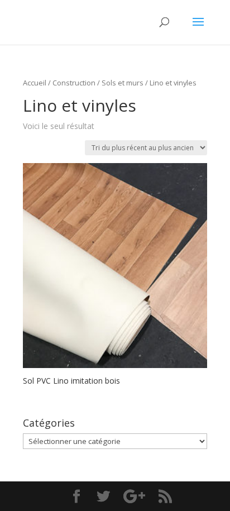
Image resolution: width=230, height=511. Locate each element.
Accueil (34, 83)
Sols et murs (122, 83)
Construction (73, 83)
